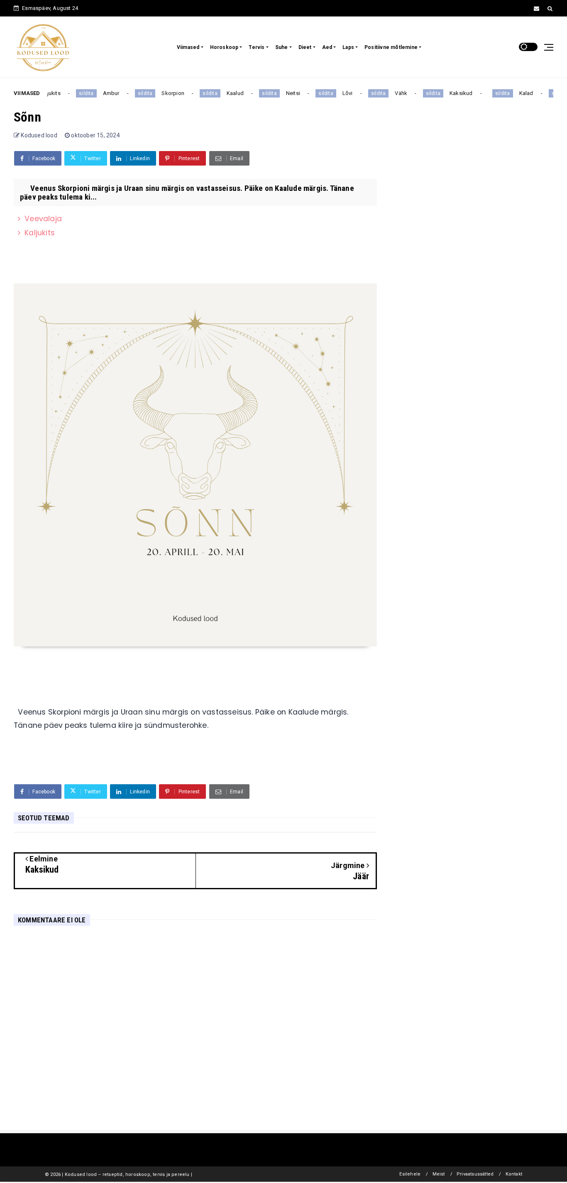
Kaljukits (39, 233)
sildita (80, 93)
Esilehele (409, 1174)
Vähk (395, 93)
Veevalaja (43, 219)
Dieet (305, 47)
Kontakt (514, 1174)
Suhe (281, 47)
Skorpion (167, 93)
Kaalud (228, 93)
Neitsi (287, 93)
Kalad (520, 93)
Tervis (256, 47)
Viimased (188, 47)
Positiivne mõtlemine (391, 47)
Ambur (105, 93)
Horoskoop (224, 47)
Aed (327, 47)
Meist (439, 1174)
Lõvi (341, 93)
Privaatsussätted (475, 1174)
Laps (348, 47)
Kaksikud (455, 93)
